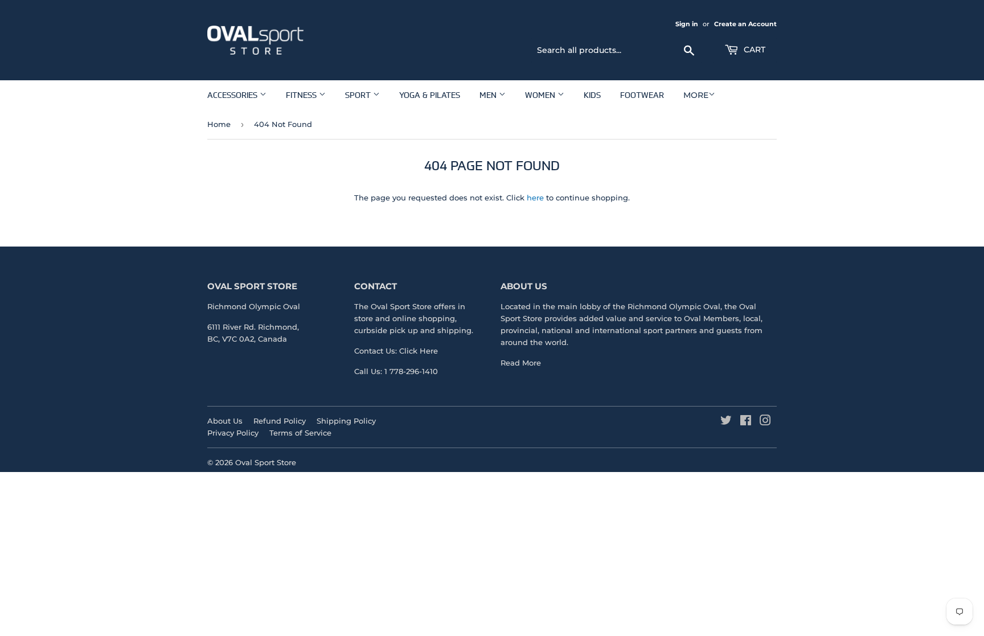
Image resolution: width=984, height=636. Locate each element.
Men (489, 94)
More (695, 95)
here (535, 197)
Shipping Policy (346, 420)
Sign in (686, 24)
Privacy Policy (233, 432)
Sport (359, 94)
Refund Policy (279, 420)
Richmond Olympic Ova (673, 306)
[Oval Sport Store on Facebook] (746, 421)
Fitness (302, 94)
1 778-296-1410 (411, 371)
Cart (753, 49)
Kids (592, 94)
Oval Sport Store (265, 462)
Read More (521, 362)
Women (541, 94)
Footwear (642, 94)
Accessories (233, 94)
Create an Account (745, 24)
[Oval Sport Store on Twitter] (726, 421)
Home (219, 124)
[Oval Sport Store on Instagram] (765, 421)
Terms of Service (300, 432)
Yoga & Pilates (429, 94)
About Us (225, 420)
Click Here (418, 350)
